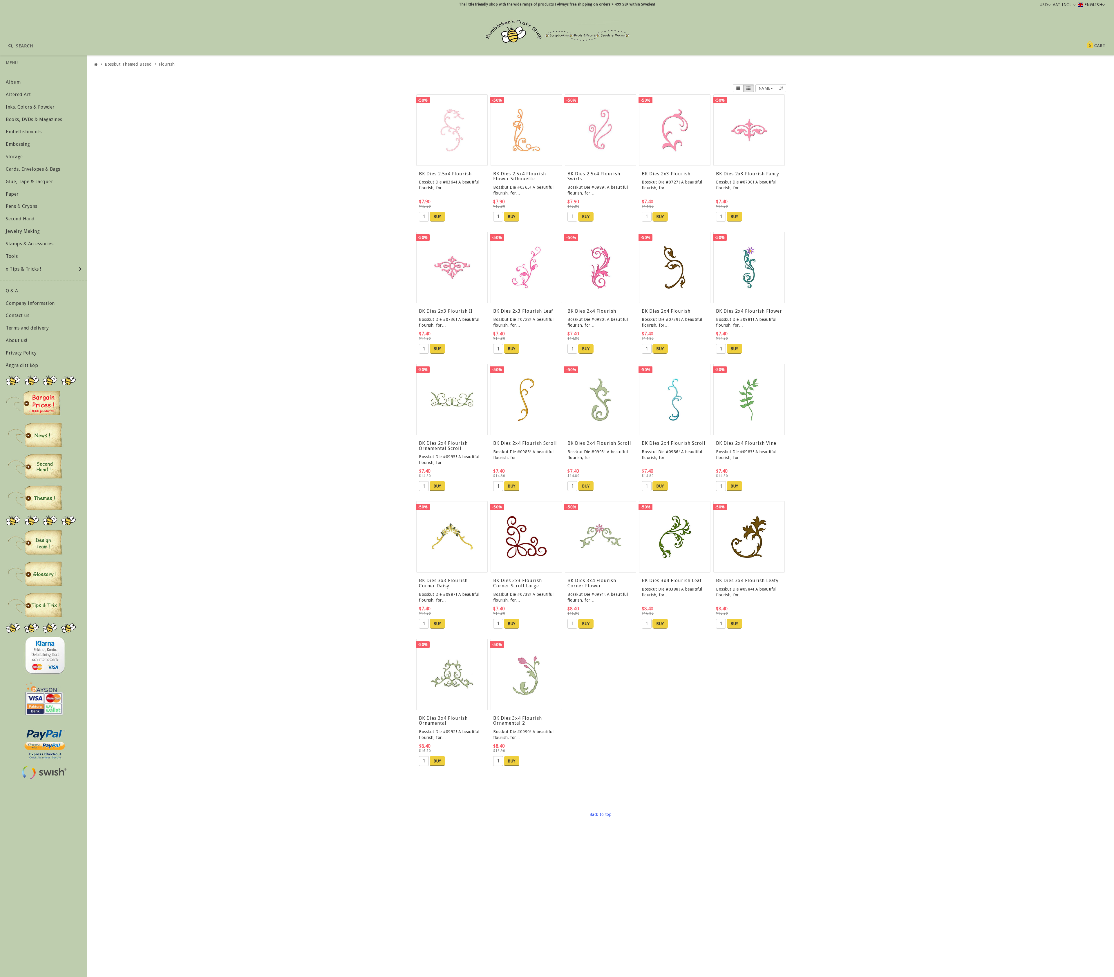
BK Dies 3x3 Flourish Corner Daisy (443, 583)
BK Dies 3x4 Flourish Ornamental (443, 720)
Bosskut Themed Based (128, 64)
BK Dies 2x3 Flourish (666, 174)
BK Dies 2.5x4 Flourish (445, 174)
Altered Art (18, 94)
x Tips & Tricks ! (23, 269)
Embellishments (23, 131)
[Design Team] (35, 542)
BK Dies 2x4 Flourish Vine (746, 443)
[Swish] (43, 772)
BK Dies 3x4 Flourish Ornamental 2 (517, 720)
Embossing (18, 144)
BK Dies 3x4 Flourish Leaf (672, 580)
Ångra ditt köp (22, 365)
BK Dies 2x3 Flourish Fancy (747, 174)
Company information (30, 303)
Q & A (12, 291)
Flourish (167, 64)
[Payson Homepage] (44, 699)
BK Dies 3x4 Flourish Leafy (747, 580)
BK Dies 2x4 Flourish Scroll (525, 443)
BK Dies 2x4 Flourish (591, 311)
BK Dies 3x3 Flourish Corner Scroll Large (517, 583)
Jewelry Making (23, 231)
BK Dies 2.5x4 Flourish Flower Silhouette (519, 176)
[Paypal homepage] (44, 742)
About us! (16, 340)
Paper (12, 194)
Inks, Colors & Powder (30, 107)
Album (13, 82)
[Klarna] (44, 655)
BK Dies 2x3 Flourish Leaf (523, 311)
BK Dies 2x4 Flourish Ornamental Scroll (443, 445)
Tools (12, 256)
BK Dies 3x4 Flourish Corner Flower (591, 583)
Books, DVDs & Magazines (34, 119)
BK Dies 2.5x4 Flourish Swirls (593, 176)
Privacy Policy (21, 353)
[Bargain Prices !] (33, 403)
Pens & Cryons (21, 206)
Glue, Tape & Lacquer (29, 181)
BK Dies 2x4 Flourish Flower (749, 311)
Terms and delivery (27, 328)
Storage (14, 156)
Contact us (17, 315)
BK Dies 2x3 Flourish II (446, 311)
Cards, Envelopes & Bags (33, 169)
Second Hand (20, 219)
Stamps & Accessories (29, 244)
